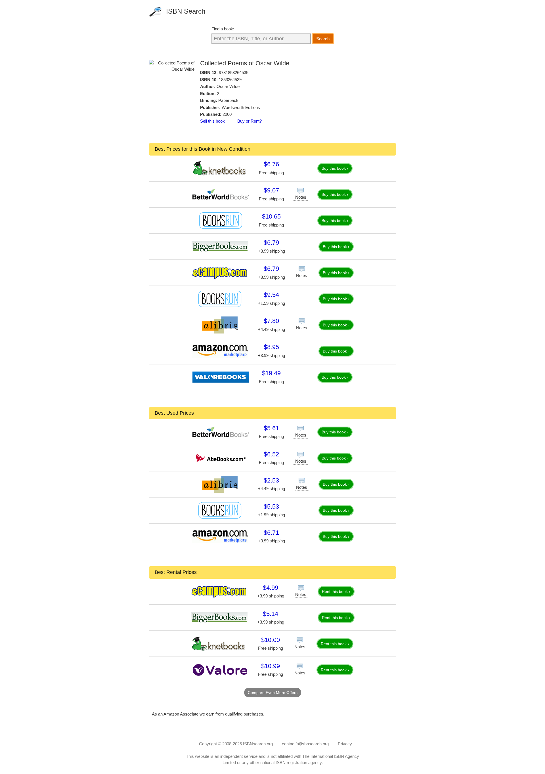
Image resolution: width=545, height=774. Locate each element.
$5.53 (271, 506)
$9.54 (271, 294)
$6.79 (271, 242)
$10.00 (270, 639)
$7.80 (271, 320)
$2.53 (271, 480)
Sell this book (212, 121)
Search (323, 38)
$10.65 (271, 216)
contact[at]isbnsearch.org (305, 743)
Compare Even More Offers (272, 692)
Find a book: (222, 28)
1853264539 (230, 79)
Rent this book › (336, 591)
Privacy (345, 743)
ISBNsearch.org (258, 743)
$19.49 (271, 373)
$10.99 (270, 666)
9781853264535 (233, 72)
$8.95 (271, 347)
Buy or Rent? (249, 121)
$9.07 (271, 190)
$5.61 (271, 428)
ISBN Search (185, 11)
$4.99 (270, 587)
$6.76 (271, 164)
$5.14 (270, 613)
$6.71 (271, 532)
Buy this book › (335, 168)
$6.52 (271, 454)
